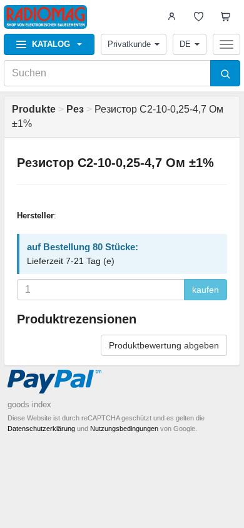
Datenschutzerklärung (41, 428)
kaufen (205, 290)
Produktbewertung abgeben (164, 345)
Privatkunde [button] (129, 44)
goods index (29, 404)
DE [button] (185, 44)
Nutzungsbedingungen (124, 428)
